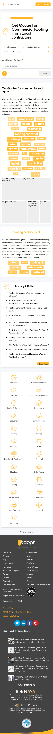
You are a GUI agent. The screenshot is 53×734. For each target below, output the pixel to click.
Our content (31, 553)
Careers (29, 581)
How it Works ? (9, 564)
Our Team (30, 564)
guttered (38, 272)
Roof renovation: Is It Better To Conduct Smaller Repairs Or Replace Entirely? (26, 302)
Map (5, 560)
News (28, 556)
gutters (13, 262)
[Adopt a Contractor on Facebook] (29, 623)
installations (28, 168)
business (41, 139)
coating (15, 267)
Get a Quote (43, 4)
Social (29, 578)
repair (13, 124)
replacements (28, 149)
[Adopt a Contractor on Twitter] (17, 623)
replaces (25, 144)
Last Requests (9, 585)
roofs (35, 174)
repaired (13, 158)
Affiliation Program (11, 571)
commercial (25, 119)
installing (40, 168)
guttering (12, 272)
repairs (39, 158)
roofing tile (34, 129)
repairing (26, 158)
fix (24, 153)
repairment (13, 153)
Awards (29, 574)
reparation (37, 153)
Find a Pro (7, 553)
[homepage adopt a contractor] (11, 4)
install (40, 119)
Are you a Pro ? (9, 556)
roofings (14, 139)
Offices (6, 578)
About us (30, 560)
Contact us (7, 581)
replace (26, 124)
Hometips (7, 567)
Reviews (6, 574)
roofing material (26, 134)
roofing (39, 124)
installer (14, 169)
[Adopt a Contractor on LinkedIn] (23, 623)
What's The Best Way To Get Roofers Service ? (29, 344)
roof (11, 119)
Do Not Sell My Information (38, 585)
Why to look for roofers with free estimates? (28, 349)
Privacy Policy (32, 571)
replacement (39, 144)
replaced (13, 149)
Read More (43, 363)
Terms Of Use (32, 567)
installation (35, 163)
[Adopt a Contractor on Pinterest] (36, 623)
